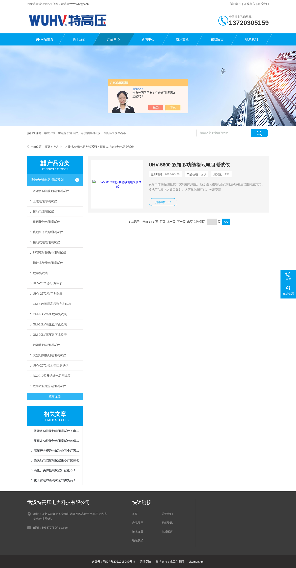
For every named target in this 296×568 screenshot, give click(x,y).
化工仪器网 (177, 561)
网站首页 (46, 39)
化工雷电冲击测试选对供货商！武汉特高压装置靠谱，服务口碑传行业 (57, 480)
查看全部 (55, 396)
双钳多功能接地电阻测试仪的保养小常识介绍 (57, 440)
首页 (47, 146)
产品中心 (113, 39)
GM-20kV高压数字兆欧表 (50, 334)
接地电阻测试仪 (43, 211)
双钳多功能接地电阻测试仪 (51, 191)
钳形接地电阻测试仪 (46, 221)
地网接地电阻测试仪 (46, 345)
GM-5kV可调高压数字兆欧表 (52, 304)
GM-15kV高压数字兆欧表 (50, 324)
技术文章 (182, 39)
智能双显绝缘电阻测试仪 (49, 252)
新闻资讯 (167, 522)
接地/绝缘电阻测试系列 (82, 146)
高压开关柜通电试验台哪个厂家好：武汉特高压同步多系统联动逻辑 (57, 450)
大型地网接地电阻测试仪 (49, 355)
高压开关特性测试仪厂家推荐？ (55, 470)
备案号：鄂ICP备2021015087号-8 (113, 561)
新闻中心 (148, 39)
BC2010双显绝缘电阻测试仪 (52, 375)
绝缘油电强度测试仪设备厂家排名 (56, 460)
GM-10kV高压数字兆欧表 (50, 314)
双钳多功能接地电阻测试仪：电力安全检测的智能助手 (57, 431)
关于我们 (78, 39)
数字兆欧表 (40, 273)
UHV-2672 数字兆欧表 (47, 293)
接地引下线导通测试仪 (48, 232)
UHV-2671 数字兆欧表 (47, 283)
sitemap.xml (196, 561)
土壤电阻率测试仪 (45, 201)
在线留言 (249, 3)
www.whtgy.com (79, 3)
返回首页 (235, 3)
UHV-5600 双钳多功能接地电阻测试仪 (189, 164)
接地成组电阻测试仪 (46, 242)
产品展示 (137, 522)
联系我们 (263, 3)
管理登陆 (145, 561)
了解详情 (160, 202)
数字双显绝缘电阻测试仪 (49, 386)
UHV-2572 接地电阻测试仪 (50, 365)
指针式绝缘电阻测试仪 (48, 262)
